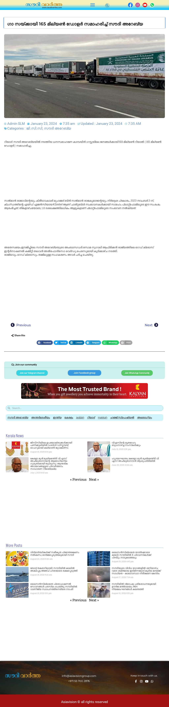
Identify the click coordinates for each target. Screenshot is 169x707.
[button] (92, 5)
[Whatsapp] (152, 681)
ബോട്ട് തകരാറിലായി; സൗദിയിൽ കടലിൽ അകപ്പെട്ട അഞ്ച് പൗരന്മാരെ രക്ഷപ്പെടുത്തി (53, 569)
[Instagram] (141, 681)
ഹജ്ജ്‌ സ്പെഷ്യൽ (122, 417)
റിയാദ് (91, 417)
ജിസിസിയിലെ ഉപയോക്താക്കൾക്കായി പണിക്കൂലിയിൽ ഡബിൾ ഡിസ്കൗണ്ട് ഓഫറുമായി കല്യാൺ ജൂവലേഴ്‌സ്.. (51, 445)
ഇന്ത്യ (57, 417)
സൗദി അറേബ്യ (57, 128)
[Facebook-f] (135, 681)
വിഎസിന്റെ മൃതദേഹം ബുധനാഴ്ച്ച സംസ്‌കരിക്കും (126, 444)
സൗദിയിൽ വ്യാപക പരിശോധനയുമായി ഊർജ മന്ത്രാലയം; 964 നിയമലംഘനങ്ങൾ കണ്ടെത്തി (134, 586)
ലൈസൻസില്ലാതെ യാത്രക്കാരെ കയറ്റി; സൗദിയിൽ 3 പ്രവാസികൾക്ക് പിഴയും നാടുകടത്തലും (131, 555)
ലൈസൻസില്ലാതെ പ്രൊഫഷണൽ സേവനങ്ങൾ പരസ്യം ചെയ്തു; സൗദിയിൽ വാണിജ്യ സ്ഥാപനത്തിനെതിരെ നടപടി (53, 586)
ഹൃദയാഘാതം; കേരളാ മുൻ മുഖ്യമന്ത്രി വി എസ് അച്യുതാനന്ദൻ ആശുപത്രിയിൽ (135, 460)
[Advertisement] (84, 173)
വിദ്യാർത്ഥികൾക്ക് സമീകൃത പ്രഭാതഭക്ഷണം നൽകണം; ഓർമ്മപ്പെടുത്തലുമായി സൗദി (54, 553)
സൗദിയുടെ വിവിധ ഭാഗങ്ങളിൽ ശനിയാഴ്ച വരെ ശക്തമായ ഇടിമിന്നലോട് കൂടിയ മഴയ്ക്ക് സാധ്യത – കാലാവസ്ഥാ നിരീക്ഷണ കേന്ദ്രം (136, 571)
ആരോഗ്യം (144, 417)
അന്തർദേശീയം (40, 417)
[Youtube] (146, 681)
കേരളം (68, 417)
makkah (102, 417)
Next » (94, 479)
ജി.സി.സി (34, 128)
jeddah (80, 417)
